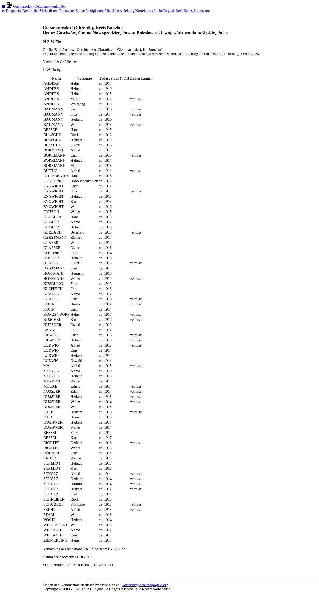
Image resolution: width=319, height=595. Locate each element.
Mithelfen (112, 11)
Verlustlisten (49, 11)
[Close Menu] (4, 11)
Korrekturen (144, 11)
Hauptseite (13, 11)
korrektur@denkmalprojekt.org (145, 585)
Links (158, 11)
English (169, 11)
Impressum (202, 11)
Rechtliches (184, 11)
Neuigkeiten (95, 11)
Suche (80, 11)
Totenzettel (67, 11)
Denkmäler (30, 11)
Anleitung (127, 11)
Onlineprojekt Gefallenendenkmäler (39, 6)
